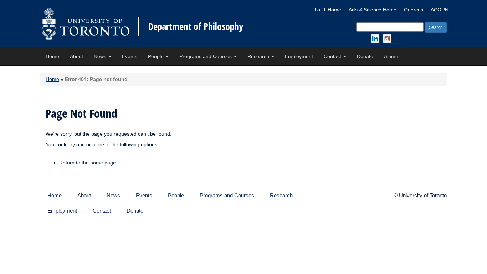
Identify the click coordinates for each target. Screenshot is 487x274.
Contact (333, 56)
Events (129, 56)
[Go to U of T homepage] (85, 23)
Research (259, 56)
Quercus (413, 9)
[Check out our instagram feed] (387, 38)
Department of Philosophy (195, 26)
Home (52, 56)
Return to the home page (87, 163)
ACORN (439, 9)
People (156, 56)
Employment (299, 56)
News (101, 56)
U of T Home (326, 9)
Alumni (391, 56)
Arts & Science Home (372, 9)
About (76, 56)
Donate (365, 56)
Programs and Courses (206, 56)
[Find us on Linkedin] (375, 38)
